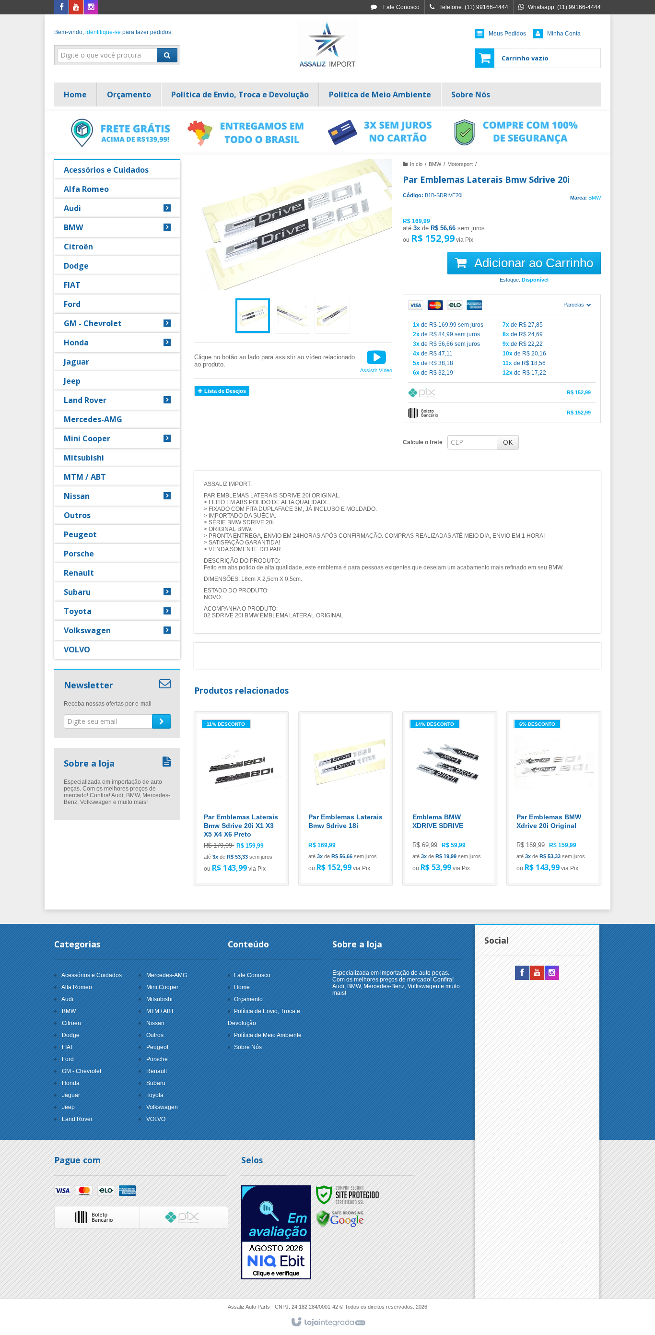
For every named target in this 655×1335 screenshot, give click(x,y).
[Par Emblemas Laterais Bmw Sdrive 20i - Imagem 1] (252, 315)
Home (242, 987)
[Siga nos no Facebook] (61, 7)
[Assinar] (161, 721)
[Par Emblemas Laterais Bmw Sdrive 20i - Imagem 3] (332, 315)
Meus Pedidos (507, 33)
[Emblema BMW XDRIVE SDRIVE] (449, 798)
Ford (68, 1059)
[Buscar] (167, 55)
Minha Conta (564, 33)
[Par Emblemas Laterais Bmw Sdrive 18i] (345, 798)
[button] (376, 361)
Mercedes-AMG (166, 975)
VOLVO (155, 1119)
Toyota (155, 1095)
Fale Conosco (401, 7)
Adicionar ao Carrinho (532, 263)
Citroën (71, 1023)
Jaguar (71, 1095)
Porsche (157, 1059)
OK (508, 442)
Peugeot (157, 1047)
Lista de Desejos (224, 391)
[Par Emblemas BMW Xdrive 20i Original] (553, 798)
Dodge (71, 1035)
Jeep (68, 1107)
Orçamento (248, 999)
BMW (435, 164)
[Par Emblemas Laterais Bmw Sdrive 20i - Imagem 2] (292, 315)
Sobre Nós (248, 1047)
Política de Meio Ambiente (268, 1035)
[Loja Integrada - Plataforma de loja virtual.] (328, 1322)
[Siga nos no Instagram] (91, 7)
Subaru (155, 1083)
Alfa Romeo (76, 987)
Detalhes (247, 837)
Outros (155, 1035)
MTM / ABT (160, 1011)
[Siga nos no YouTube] (537, 973)
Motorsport (460, 164)
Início (416, 164)
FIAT (67, 1047)
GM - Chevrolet (81, 1071)
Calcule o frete (423, 442)
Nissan (155, 1023)
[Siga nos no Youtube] (76, 7)
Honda (71, 1083)
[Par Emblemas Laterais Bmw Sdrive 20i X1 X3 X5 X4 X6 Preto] (241, 798)
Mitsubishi (159, 999)
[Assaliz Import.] (327, 46)
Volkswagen (162, 1107)
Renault (156, 1071)
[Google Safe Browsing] (340, 1218)
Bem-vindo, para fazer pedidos (112, 32)
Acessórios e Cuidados (91, 975)
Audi (67, 999)
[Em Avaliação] (276, 1232)
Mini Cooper (162, 987)
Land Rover (77, 1119)
